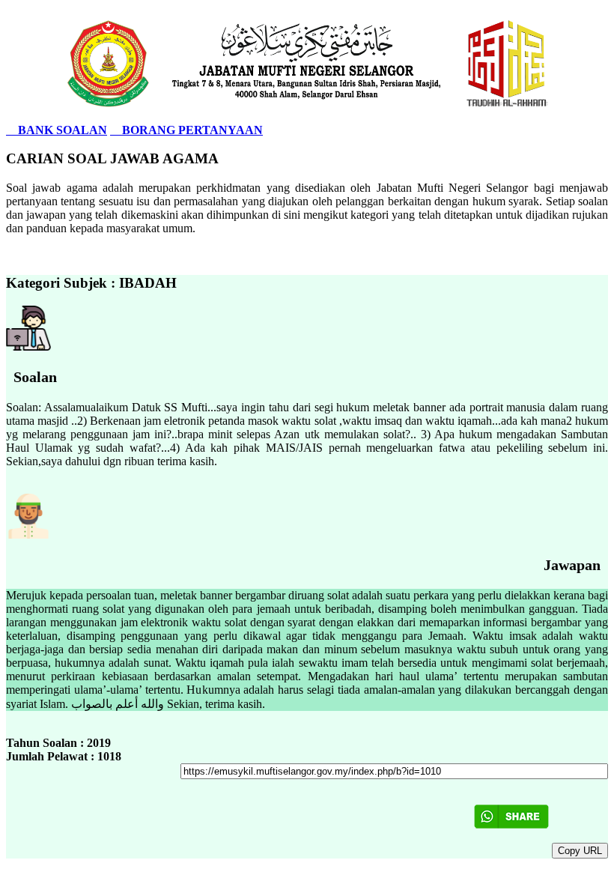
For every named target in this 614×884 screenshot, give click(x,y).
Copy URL (580, 850)
